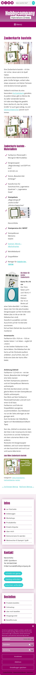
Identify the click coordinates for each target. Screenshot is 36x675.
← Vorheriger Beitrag (10, 487)
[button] (33, 626)
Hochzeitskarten (9, 480)
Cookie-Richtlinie (7, 672)
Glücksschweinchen (11, 110)
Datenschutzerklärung (19, 672)
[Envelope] (12, 2)
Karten (18, 480)
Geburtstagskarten (18, 478)
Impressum (30, 672)
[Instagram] (5, 2)
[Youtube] (2, 2)
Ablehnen (18, 662)
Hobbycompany (20, 13)
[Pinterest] (8, 2)
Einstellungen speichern (18, 667)
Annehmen (18, 656)
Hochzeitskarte (18, 93)
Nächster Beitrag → (26, 487)
